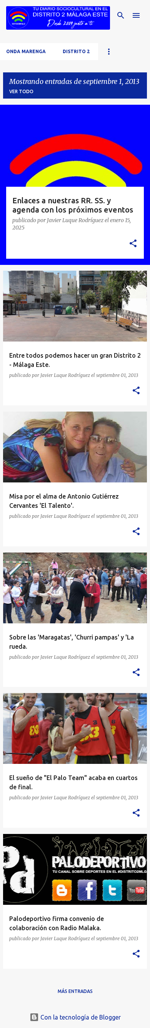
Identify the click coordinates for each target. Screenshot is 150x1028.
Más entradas (75, 991)
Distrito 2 (76, 51)
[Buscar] (120, 15)
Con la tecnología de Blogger (80, 1017)
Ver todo (21, 91)
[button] (133, 244)
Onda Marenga (26, 51)
